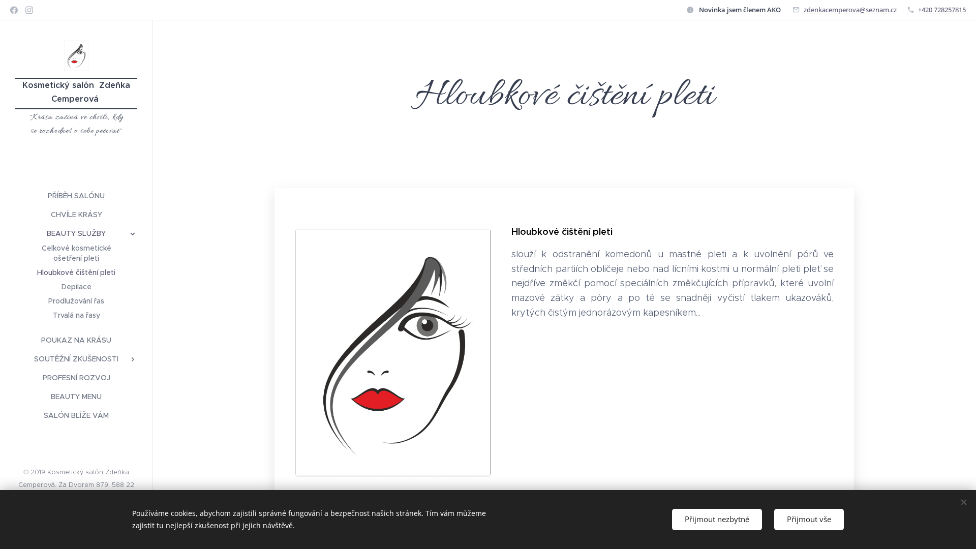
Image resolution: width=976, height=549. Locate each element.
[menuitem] (76, 196)
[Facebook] (14, 10)
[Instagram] (29, 10)
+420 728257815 (942, 9)
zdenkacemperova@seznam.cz (850, 9)
